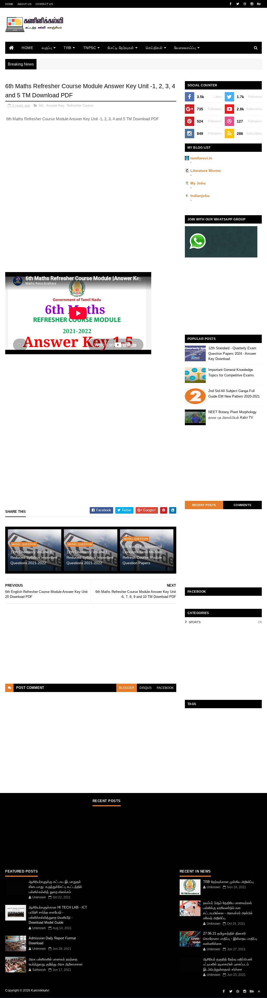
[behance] (259, 4)
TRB (67, 48)
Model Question (24, 544)
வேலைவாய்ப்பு (185, 48)
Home (9, 4)
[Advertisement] (167, 32)
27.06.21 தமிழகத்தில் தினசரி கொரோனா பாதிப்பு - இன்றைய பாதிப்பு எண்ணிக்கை (230, 938)
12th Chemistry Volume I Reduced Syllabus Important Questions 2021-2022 (89, 557)
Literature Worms (205, 171)
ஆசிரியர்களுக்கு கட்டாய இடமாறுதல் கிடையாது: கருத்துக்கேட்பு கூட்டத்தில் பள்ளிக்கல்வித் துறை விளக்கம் (55, 887)
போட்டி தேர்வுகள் (121, 48)
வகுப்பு (47, 48)
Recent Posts (204, 505)
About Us (24, 4)
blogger (126, 688)
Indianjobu (200, 196)
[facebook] (231, 4)
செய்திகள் (154, 48)
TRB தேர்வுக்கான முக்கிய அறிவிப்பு (228, 882)
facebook (165, 688)
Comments (242, 505)
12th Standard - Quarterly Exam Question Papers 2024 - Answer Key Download (232, 353)
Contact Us (44, 4)
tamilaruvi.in (201, 158)
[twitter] (238, 4)
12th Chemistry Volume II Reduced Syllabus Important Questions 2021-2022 (33, 557)
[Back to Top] (259, 991)
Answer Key (55, 105)
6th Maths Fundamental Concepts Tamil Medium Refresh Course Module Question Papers (142, 554)
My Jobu (198, 183)
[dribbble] (245, 4)
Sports (195, 622)
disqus (145, 688)
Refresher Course (80, 105)
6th (41, 105)
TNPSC (89, 48)
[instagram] (252, 4)
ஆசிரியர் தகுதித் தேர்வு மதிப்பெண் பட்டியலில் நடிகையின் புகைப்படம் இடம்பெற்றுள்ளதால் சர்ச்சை (227, 964)
